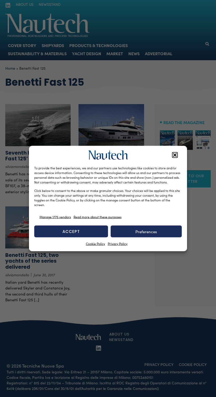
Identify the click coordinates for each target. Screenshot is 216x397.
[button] (175, 155)
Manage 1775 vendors (55, 217)
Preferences (146, 231)
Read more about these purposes (97, 217)
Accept (71, 231)
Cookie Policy (95, 244)
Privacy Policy (117, 244)
